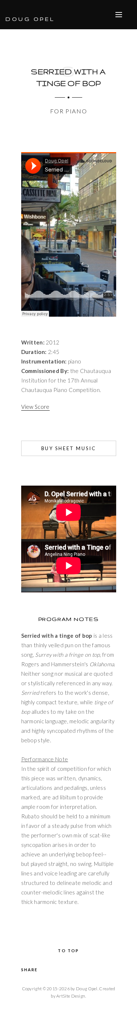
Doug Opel (30, 19)
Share (29, 969)
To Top (68, 950)
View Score (35, 406)
